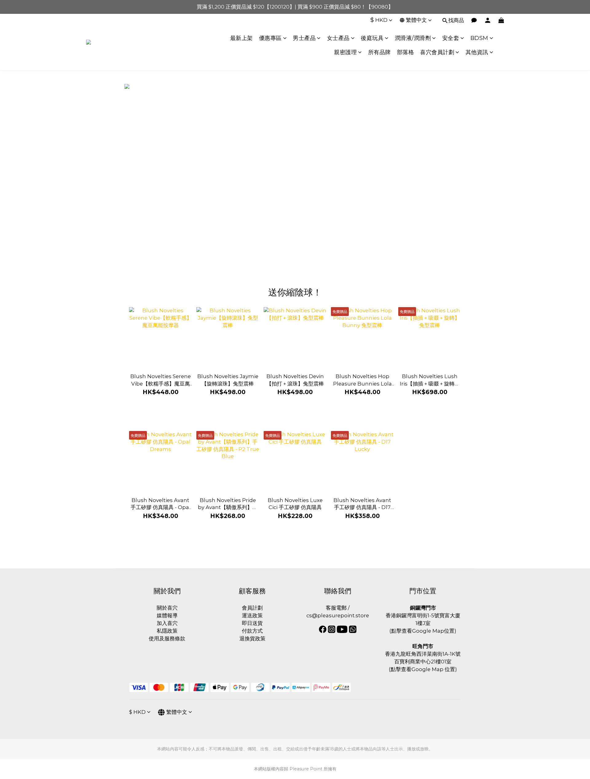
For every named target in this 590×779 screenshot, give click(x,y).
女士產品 (338, 38)
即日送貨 (252, 623)
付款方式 (252, 631)
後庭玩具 (372, 38)
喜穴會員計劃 (437, 52)
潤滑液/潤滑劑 (413, 38)
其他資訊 (477, 52)
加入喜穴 (167, 623)
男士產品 (304, 38)
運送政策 (252, 615)
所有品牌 (379, 52)
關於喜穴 (167, 608)
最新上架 (241, 38)
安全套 (450, 38)
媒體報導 (167, 615)
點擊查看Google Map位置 (422, 631)
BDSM (479, 38)
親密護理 (345, 52)
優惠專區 (270, 38)
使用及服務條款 (167, 638)
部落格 (405, 52)
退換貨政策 (252, 638)
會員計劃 (252, 608)
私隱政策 (167, 631)
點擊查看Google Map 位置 (423, 669)
